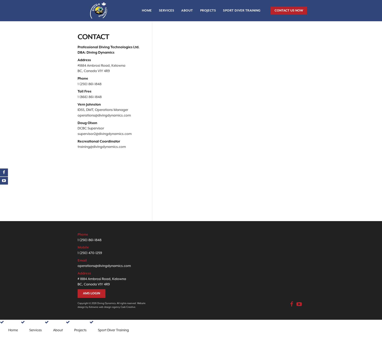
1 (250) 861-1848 (89, 84)
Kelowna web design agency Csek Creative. (112, 307)
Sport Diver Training (242, 10)
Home (147, 10)
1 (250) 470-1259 (90, 253)
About (187, 10)
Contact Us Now (289, 10)
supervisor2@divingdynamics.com (105, 134)
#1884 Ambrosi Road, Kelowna (101, 65)
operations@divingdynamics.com (104, 115)
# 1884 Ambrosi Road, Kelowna (102, 279)
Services (166, 10)
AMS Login (91, 293)
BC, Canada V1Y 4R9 (94, 71)
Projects (208, 10)
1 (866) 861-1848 (90, 97)
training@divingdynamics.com (102, 147)
